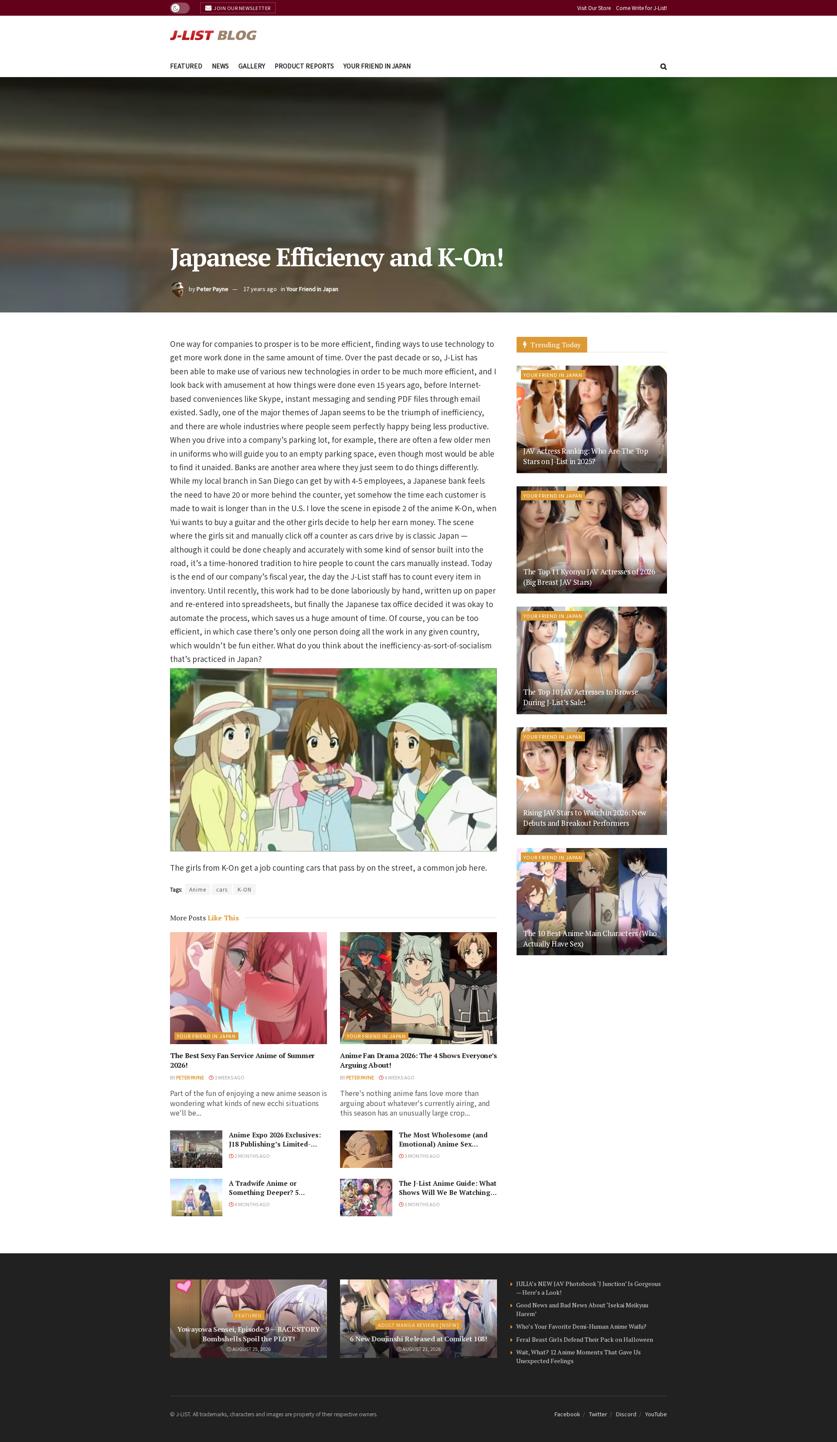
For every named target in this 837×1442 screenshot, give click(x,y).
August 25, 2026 (251, 1348)
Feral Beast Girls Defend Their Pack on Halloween (584, 1339)
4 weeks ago (399, 1077)
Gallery (251, 65)
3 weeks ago (229, 1077)
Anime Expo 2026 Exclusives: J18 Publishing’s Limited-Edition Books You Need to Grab (275, 1148)
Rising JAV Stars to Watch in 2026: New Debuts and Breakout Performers (584, 818)
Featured (186, 65)
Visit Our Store (594, 7)
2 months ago (252, 1155)
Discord (626, 1414)
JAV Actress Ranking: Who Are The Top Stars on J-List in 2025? (585, 456)
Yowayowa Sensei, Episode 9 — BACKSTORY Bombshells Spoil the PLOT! (248, 1334)
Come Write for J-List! (641, 7)
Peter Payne (212, 289)
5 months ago (422, 1204)
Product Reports (304, 65)
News (220, 65)
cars (222, 889)
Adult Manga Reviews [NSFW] (418, 1324)
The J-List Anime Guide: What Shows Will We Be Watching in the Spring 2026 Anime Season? (448, 1197)
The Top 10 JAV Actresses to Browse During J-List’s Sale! (580, 697)
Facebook (567, 1414)
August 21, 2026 (421, 1348)
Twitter (598, 1414)
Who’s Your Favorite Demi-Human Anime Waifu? (581, 1326)
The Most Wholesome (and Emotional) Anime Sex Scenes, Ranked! (443, 1143)
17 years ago (260, 289)
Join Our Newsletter (242, 7)
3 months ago (422, 1155)
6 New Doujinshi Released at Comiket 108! (418, 1339)
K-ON (245, 889)
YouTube (656, 1414)
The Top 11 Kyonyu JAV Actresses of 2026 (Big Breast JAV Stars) (589, 577)
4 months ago (252, 1204)
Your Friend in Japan (377, 65)
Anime (197, 889)
